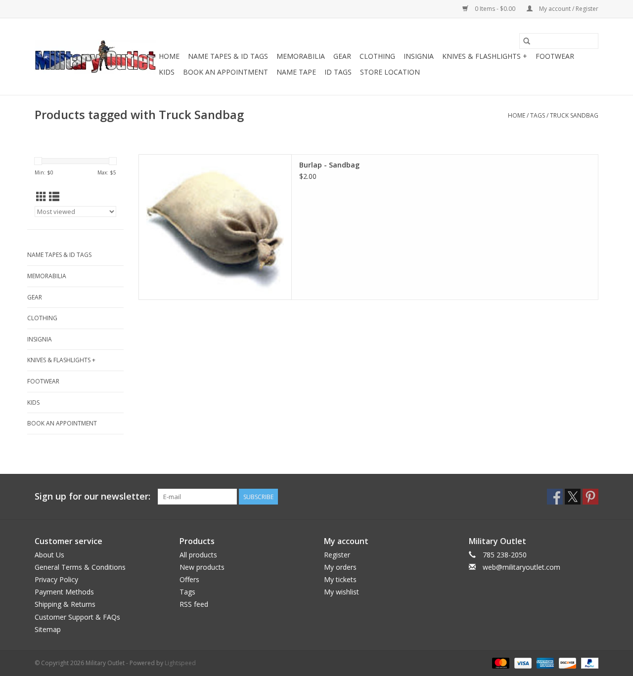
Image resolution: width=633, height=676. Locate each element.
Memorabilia (300, 56)
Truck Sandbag (574, 115)
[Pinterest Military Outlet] (590, 497)
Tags (537, 115)
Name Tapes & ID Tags (228, 56)
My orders (340, 567)
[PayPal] (588, 662)
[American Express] (544, 662)
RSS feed (194, 604)
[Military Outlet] (95, 57)
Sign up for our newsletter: (92, 496)
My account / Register (568, 8)
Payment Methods (64, 591)
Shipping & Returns (65, 604)
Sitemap (48, 629)
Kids (167, 72)
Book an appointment (225, 72)
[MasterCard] (500, 662)
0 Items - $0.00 (495, 8)
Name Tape (296, 72)
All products (198, 554)
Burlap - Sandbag (329, 164)
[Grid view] (41, 197)
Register (337, 554)
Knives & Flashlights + (484, 56)
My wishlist (341, 591)
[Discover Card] (566, 662)
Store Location (390, 72)
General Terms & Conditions (80, 567)
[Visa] (522, 662)
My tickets (340, 579)
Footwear (555, 56)
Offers (189, 579)
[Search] (526, 41)
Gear (342, 56)
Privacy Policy (56, 579)
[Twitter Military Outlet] (573, 497)
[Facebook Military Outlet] (555, 497)
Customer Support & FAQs (77, 617)
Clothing (377, 56)
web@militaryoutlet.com (521, 567)
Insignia (419, 56)
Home (169, 56)
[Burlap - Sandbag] (215, 227)
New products (202, 567)
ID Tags (338, 72)
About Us (49, 554)
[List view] (54, 197)
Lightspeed (180, 663)
